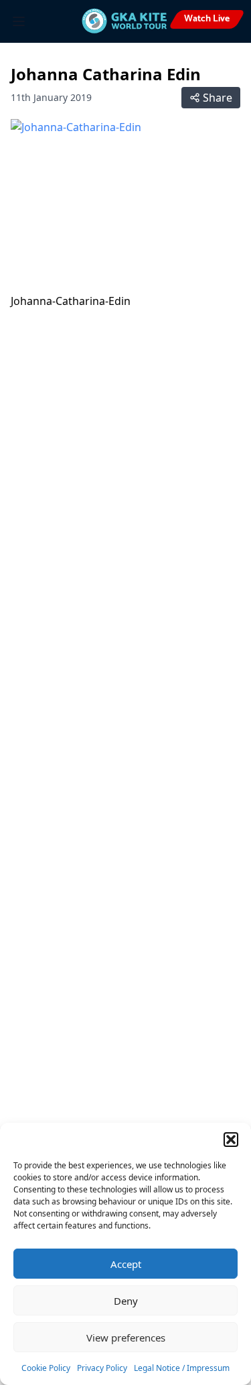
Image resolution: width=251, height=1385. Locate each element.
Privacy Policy (102, 1368)
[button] (231, 1139)
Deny (126, 1300)
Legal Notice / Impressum (182, 1368)
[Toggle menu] (18, 21)
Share (217, 97)
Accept (125, 1264)
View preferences (125, 1337)
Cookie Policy (45, 1368)
